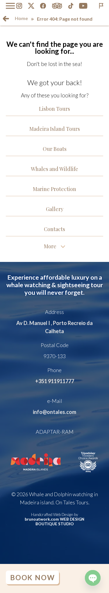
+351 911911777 (54, 381)
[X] (31, 6)
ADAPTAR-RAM (55, 431)
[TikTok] (71, 6)
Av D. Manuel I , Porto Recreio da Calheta (54, 327)
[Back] (6, 19)
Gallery (54, 209)
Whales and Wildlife (54, 168)
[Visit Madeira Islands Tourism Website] (35, 474)
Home (21, 18)
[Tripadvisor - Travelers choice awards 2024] (88, 474)
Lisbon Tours (54, 108)
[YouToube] (83, 6)
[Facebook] (43, 6)
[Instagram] (19, 6)
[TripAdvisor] (57, 6)
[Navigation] (10, 6)
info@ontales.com (54, 412)
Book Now (32, 577)
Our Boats (55, 148)
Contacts (54, 229)
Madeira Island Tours (54, 128)
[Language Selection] (101, 6)
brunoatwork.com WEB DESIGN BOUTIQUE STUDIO (54, 521)
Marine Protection (54, 188)
